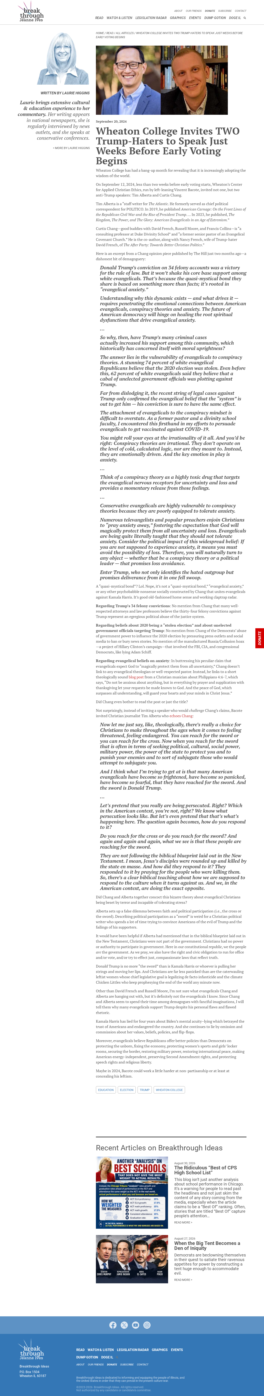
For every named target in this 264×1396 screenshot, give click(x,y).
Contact (240, 10)
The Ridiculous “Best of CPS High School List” (205, 1170)
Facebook (113, 1325)
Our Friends (194, 10)
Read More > (183, 1222)
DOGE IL (235, 18)
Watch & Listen (119, 18)
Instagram (147, 1325)
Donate (210, 10)
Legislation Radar (151, 18)
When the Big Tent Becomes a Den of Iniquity (207, 1246)
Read (99, 18)
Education (106, 1090)
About (178, 10)
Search (245, 18)
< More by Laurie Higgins (71, 148)
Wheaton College (169, 1090)
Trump (145, 1090)
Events (195, 18)
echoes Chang (181, 715)
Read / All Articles (120, 33)
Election (126, 1090)
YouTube (135, 1325)
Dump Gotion (215, 18)
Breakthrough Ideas (31, 11)
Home (100, 33)
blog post (136, 676)
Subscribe (225, 10)
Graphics (178, 18)
